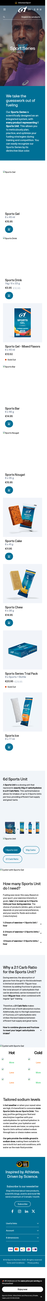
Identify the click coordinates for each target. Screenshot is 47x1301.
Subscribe (22, 1204)
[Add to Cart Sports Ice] (9, 747)
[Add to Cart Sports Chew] (9, 622)
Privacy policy (33, 1262)
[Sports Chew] (22, 583)
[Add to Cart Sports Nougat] (9, 490)
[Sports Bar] (22, 384)
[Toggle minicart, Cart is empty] (40, 9)
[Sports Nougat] (22, 451)
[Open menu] (4, 9)
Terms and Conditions (15, 1262)
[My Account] (34, 9)
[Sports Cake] (22, 517)
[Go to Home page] (22, 9)
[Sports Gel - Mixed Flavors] (22, 322)
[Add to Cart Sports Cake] (9, 556)
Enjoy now (22, 1289)
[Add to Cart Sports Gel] (9, 229)
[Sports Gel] (22, 190)
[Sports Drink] (22, 256)
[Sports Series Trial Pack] (22, 650)
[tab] (22, 924)
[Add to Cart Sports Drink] (9, 295)
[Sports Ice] (22, 712)
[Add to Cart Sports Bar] (9, 424)
